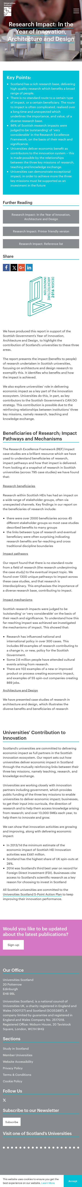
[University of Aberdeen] (8, 1151)
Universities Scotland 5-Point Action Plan (32, 894)
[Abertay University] (4, 1151)
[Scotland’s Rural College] (62, 1151)
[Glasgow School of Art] (33, 1151)
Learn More (48, 1183)
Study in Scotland (16, 1048)
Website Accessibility (18, 1061)
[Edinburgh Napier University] (20, 1151)
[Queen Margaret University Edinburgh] (49, 1151)
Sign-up (13, 945)
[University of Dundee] (12, 1151)
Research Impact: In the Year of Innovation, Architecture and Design (41, 216)
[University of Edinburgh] (16, 1151)
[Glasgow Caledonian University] (29, 1151)
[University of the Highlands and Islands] (41, 1151)
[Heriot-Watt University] (37, 1151)
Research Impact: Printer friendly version (41, 231)
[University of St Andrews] (66, 1151)
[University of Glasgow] (24, 1151)
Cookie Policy (12, 1081)
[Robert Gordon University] (53, 1151)
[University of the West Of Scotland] (78, 1151)
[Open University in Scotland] (45, 1151)
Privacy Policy (13, 1068)
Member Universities (17, 1055)
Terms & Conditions (17, 1075)
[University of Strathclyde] (74, 1151)
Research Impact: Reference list (41, 244)
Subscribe (11, 1122)
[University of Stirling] (70, 1151)
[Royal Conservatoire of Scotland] (58, 1151)
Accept (72, 1181)
